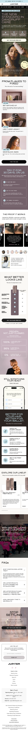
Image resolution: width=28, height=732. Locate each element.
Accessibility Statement (14, 722)
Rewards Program (14, 675)
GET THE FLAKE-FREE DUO (14, 40)
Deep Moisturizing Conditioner (14, 713)
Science (14, 683)
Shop (4, 506)
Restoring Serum (14, 709)
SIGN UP (14, 657)
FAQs (14, 681)
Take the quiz (14, 162)
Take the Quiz (14, 673)
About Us (14, 677)
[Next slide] (26, 491)
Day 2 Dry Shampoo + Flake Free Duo (9, 493)
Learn (14, 679)
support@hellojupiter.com (16, 700)
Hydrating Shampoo (14, 711)
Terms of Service (14, 720)
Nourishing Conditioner (14, 707)
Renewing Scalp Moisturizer (14, 715)
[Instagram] (12, 668)
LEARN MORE (14, 544)
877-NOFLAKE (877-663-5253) (16, 696)
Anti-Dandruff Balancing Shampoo (14, 705)
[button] (2, 4)
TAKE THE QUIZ (14, 383)
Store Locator (14, 685)
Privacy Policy (14, 718)
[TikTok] (15, 668)
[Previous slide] (2, 491)
